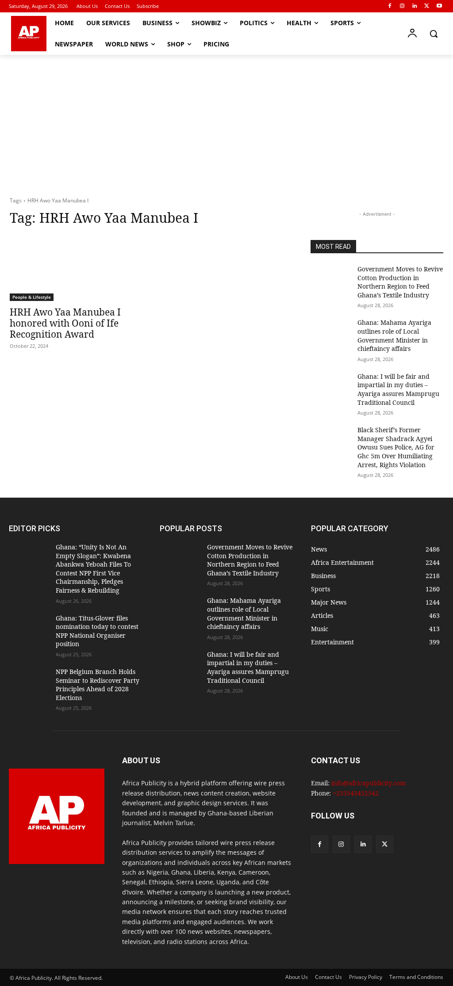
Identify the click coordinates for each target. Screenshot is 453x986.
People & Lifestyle (31, 297)
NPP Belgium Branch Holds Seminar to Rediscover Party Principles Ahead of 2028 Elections (97, 684)
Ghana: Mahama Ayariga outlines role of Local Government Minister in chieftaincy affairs (394, 335)
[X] (427, 6)
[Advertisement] (226, 121)
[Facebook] (390, 6)
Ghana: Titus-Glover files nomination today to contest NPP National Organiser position (97, 631)
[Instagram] (402, 6)
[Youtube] (439, 6)
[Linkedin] (415, 6)
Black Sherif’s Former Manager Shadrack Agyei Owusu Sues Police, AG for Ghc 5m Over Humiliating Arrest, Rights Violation (395, 447)
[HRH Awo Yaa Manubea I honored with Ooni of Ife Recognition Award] (76, 268)
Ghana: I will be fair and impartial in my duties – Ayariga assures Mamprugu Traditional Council (398, 389)
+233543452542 (356, 793)
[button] (433, 33)
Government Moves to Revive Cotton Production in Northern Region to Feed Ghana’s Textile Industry (400, 282)
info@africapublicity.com (368, 783)
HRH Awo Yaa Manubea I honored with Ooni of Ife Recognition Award (65, 323)
